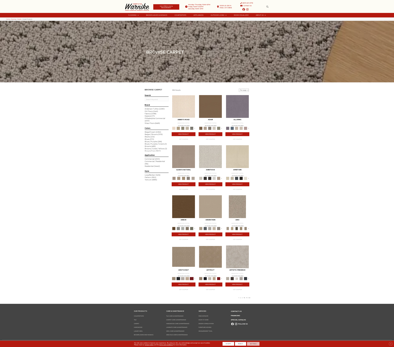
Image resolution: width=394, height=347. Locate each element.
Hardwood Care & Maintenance (177, 323)
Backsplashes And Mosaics (143, 335)
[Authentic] (210, 206)
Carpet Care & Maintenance (176, 320)
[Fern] (192, 228)
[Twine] (193, 178)
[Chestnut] (183, 206)
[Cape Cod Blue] (237, 178)
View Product (183, 134)
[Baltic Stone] (237, 256)
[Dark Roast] (210, 178)
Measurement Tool (205, 331)
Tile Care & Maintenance (174, 316)
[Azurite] (232, 128)
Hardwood (138, 327)
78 (244, 297)
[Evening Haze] (219, 228)
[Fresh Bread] (219, 178)
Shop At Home (203, 320)
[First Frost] (214, 178)
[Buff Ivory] (237, 156)
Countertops (139, 316)
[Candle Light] (237, 278)
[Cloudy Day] (210, 228)
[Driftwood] (187, 228)
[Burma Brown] (232, 278)
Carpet (19, 19)
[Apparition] (237, 228)
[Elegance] (214, 128)
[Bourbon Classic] (210, 106)
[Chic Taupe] (187, 128)
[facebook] (243, 10)
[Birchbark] (241, 128)
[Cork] (179, 178)
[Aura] (183, 106)
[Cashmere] (187, 278)
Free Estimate (203, 316)
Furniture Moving (205, 327)
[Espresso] (241, 178)
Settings (253, 344)
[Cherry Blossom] (192, 278)
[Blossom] (245, 128)
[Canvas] (210, 156)
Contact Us (236, 311)
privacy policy (149, 345)
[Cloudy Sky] (178, 228)
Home (8, 19)
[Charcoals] (205, 178)
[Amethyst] (237, 106)
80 (249, 297)
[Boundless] (183, 128)
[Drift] (214, 228)
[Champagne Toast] (205, 128)
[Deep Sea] (245, 278)
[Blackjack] (178, 278)
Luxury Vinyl (138, 331)
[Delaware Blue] (192, 128)
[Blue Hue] (205, 228)
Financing (235, 316)
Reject (240, 344)
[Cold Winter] (241, 278)
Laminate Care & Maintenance (176, 327)
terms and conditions (166, 345)
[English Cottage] (219, 128)
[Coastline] (183, 228)
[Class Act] (210, 128)
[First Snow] (245, 178)
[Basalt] (237, 128)
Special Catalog (238, 320)
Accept (228, 344)
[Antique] (232, 228)
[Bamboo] (178, 128)
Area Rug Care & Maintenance (177, 335)
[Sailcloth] (183, 178)
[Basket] (183, 156)
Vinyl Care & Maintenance (175, 331)
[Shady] (188, 178)
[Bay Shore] (241, 228)
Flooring (13, 19)
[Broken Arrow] (245, 228)
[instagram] (247, 10)
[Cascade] (183, 278)
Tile (135, 320)
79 (247, 297)
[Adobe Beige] (237, 206)
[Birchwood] (183, 256)
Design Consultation (206, 323)
